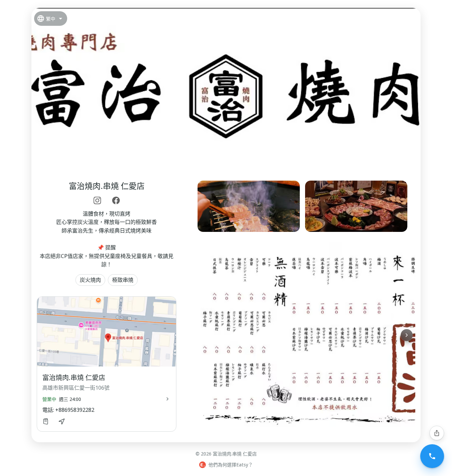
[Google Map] (61, 421)
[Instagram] (97, 200)
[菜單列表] (45, 421)
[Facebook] (116, 200)
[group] (302, 206)
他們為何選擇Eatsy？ (230, 464)
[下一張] (407, 335)
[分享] (436, 433)
